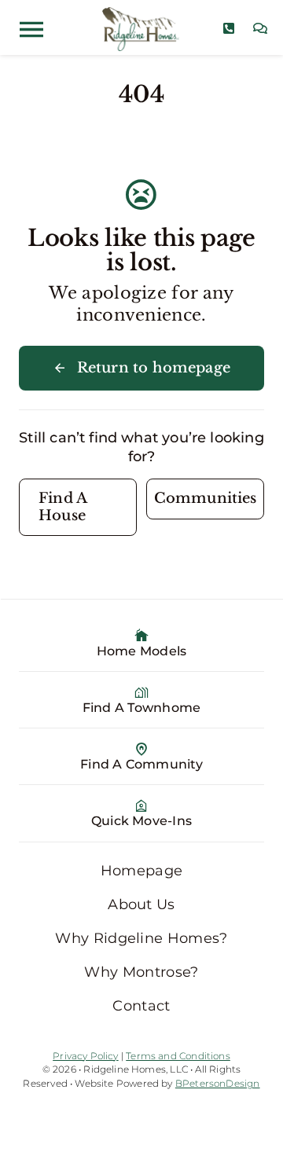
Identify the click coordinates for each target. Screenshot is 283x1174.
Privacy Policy (86, 1056)
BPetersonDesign (217, 1083)
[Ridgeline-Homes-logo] (140, 14)
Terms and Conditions (178, 1056)
